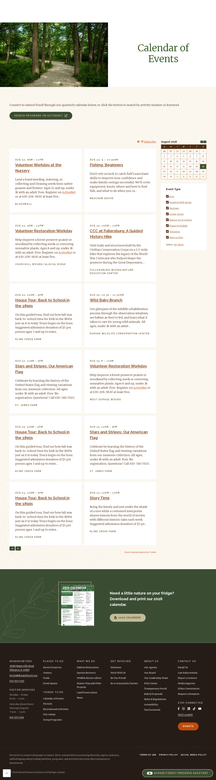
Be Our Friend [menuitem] (118, 678)
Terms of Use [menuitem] (147, 755)
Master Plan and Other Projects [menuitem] (89, 685)
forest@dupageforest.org (23, 675)
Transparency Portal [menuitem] (155, 688)
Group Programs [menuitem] (52, 719)
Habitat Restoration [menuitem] (88, 667)
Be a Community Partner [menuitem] (124, 683)
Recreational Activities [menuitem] (55, 709)
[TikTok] (194, 708)
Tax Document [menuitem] (152, 709)
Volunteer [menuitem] (116, 667)
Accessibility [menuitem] (151, 704)
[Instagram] (183, 708)
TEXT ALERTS (185, 714)
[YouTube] (199, 708)
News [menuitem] (80, 697)
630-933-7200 (16, 681)
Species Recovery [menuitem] (86, 672)
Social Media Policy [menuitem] (194, 755)
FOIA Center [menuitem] (150, 683)
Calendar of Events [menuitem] (53, 698)
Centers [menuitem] (47, 672)
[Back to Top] (7, 773)
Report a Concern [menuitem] (187, 678)
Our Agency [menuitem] (150, 667)
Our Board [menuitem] (150, 672)
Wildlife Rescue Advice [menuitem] (89, 678)
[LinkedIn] (189, 708)
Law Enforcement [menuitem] (187, 672)
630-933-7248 (16, 717)
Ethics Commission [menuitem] (188, 688)
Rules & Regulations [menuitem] (155, 699)
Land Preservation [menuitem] (87, 692)
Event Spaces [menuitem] (50, 683)
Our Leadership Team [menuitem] (156, 678)
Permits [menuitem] (47, 703)
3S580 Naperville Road (21, 666)
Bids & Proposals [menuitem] (153, 694)
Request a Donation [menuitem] (188, 694)
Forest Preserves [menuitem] (52, 667)
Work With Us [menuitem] (118, 672)
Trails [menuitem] (46, 678)
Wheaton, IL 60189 (19, 670)
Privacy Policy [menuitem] (168, 755)
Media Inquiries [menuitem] (186, 683)
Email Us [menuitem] (183, 667)
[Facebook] (178, 708)
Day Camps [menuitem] (49, 714)
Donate (188, 726)
